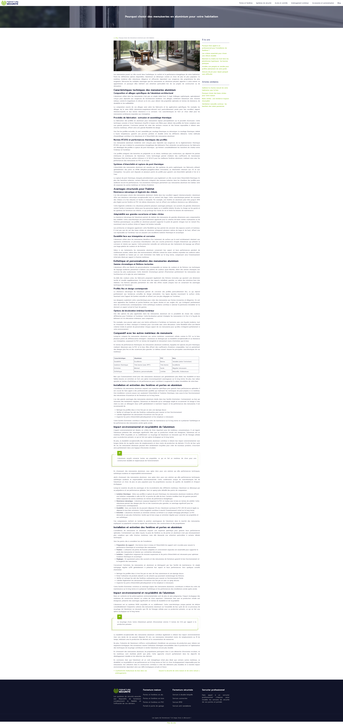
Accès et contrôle (281, 3)
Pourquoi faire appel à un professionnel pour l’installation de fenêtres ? (214, 48)
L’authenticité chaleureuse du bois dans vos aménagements (131, 672)
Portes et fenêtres (246, 3)
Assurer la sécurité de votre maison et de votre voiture (178, 671)
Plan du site (171, 723)
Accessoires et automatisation (323, 3)
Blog (339, 3)
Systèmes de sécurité (263, 3)
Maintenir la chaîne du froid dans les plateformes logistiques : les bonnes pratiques (215, 61)
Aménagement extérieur (300, 3)
